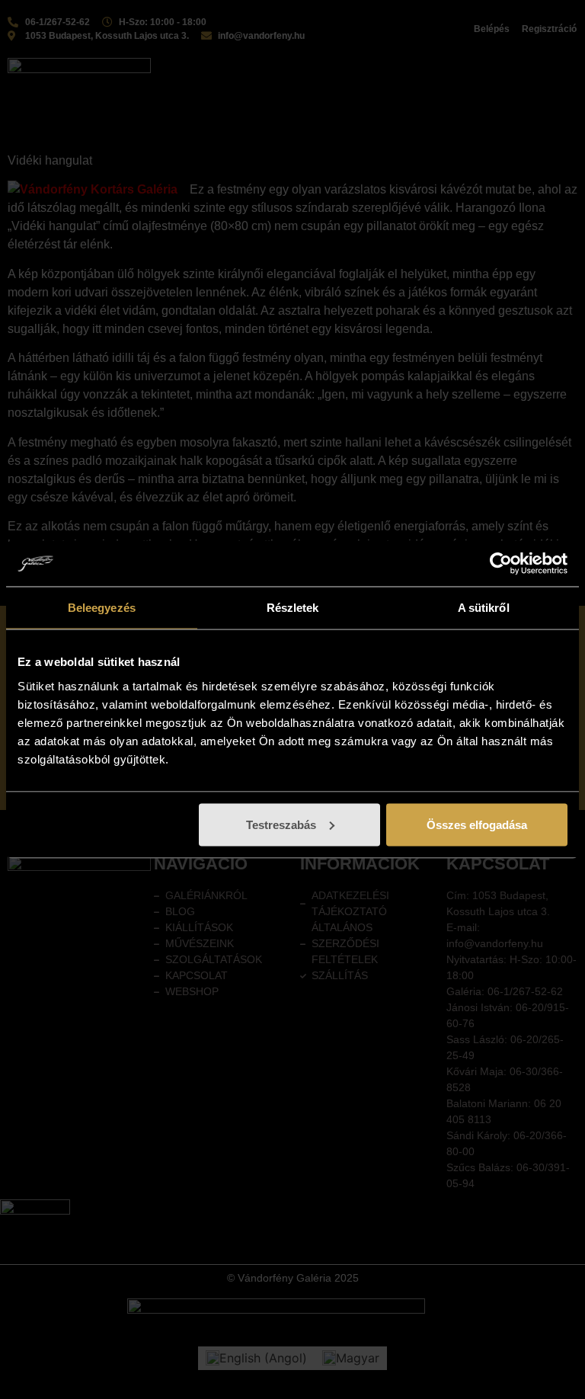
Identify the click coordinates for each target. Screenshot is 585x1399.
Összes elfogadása (477, 824)
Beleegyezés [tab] (102, 607)
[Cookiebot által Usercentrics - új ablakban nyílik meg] (500, 563)
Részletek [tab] (293, 607)
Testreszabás (281, 824)
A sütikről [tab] (484, 607)
